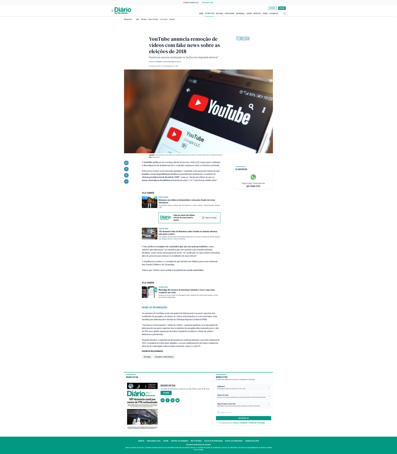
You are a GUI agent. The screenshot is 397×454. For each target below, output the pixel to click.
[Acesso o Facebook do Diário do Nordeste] (168, 400)
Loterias (172, 19)
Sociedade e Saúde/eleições (164, 357)
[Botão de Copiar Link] (126, 181)
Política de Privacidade (257, 423)
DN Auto (144, 19)
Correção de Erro (252, 441)
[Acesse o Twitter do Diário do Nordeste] (172, 400)
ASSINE (282, 8)
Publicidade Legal (207, 3)
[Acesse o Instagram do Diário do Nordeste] (163, 400)
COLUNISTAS (273, 13)
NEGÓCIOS (257, 13)
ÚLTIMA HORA (209, 13)
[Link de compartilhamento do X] (126, 175)
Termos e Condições (240, 423)
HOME (201, 13)
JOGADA (249, 13)
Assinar (166, 393)
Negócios (128, 19)
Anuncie (141, 441)
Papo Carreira (153, 19)
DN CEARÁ (219, 13)
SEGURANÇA (240, 13)
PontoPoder (163, 197)
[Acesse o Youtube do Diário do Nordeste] (177, 400)
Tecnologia (163, 19)
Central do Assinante (179, 441)
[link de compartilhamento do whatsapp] (126, 163)
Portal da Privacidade (233, 441)
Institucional (196, 441)
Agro (137, 19)
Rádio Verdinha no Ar (191, 3)
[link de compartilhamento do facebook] (126, 169)
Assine (165, 441)
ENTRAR (272, 8)
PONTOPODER (229, 13)
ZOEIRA (265, 13)
